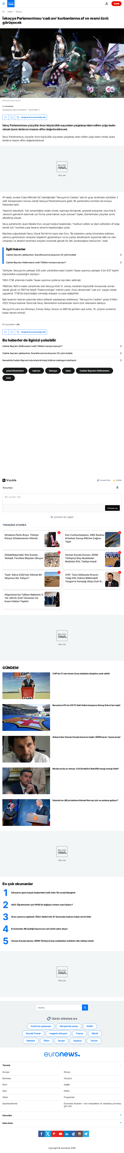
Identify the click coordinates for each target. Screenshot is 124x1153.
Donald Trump (33, 1033)
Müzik (95, 1033)
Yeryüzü (68, 1078)
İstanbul (30, 1040)
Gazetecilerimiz (10, 1103)
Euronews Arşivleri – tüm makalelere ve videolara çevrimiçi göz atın (92, 1104)
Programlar (69, 1097)
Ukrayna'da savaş (69, 1026)
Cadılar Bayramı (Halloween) (94, 370)
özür (8, 378)
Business (6, 1078)
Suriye (61, 1040)
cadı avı (36, 370)
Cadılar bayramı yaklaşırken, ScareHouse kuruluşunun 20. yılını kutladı (41, 254)
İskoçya (53, 370)
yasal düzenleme (15, 370)
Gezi (4, 1091)
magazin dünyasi (58, 1033)
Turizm (94, 1040)
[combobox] (62, 1008)
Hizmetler (7, 1115)
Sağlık (67, 1084)
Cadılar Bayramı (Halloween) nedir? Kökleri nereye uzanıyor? (36, 262)
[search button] (85, 1008)
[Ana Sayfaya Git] (11, 3)
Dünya (19, 12)
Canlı (116, 3)
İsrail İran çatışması (41, 1026)
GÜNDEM (10, 668)
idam (68, 370)
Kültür (90, 1026)
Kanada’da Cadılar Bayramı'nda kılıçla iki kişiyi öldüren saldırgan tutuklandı (39, 360)
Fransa (79, 1033)
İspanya (77, 1040)
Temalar (6, 1065)
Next (4, 1084)
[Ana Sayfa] (3, 12)
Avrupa (5, 1072)
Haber (10, 12)
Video (5, 1097)
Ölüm (46, 1040)
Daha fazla (7, 1123)
